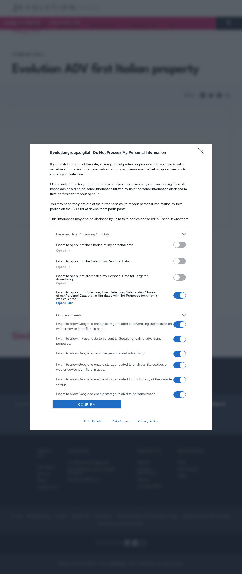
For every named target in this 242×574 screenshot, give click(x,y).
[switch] (179, 245)
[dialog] (121, 287)
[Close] (202, 152)
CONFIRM (87, 404)
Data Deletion (94, 421)
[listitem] (121, 234)
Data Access (121, 421)
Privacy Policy (148, 421)
